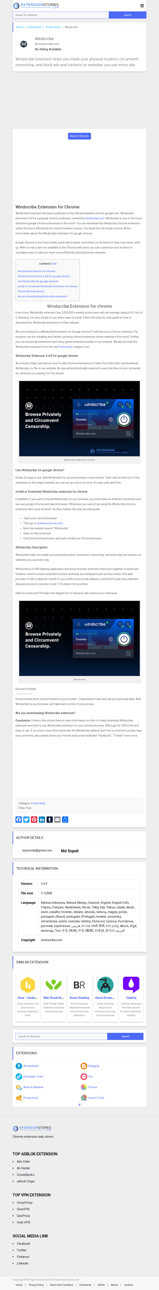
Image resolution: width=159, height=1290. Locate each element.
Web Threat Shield (54, 997)
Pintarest (23, 1257)
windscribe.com (95, 218)
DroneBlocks (25, 1175)
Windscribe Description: (31, 291)
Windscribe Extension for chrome (36, 271)
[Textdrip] (131, 984)
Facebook (23, 1243)
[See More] (79, 1105)
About (114, 1284)
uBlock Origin (26, 1181)
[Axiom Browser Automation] (105, 984)
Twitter (21, 1250)
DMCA (101, 1284)
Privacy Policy (36, 1284)
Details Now (28, 1019)
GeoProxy (23, 1216)
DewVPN (23, 1209)
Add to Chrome (79, 136)
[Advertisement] (79, 100)
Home (19, 27)
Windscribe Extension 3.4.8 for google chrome (44, 276)
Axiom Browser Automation (112, 997)
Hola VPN (23, 1222)
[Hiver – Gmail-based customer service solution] (28, 984)
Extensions (34, 27)
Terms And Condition (61, 1284)
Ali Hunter (23, 1168)
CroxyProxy (25, 1202)
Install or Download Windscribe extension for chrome (48, 286)
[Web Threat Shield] (53, 984)
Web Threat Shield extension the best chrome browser (53, 1007)
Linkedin (22, 1263)
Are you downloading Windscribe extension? (43, 296)
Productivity (53, 27)
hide (53, 263)
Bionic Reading (79, 997)
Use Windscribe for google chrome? (38, 281)
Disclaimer (85, 1284)
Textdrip (131, 997)
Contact (128, 1284)
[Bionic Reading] (79, 984)
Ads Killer (23, 1161)
